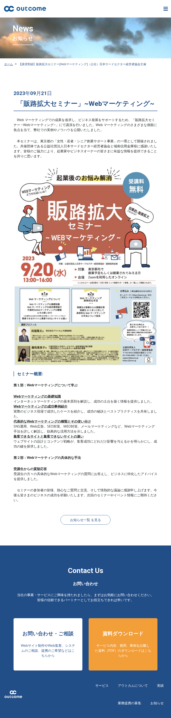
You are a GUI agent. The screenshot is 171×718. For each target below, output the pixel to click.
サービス (102, 685)
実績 (160, 685)
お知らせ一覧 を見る (85, 520)
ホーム (8, 64)
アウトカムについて (133, 685)
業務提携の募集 (129, 703)
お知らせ (157, 703)
